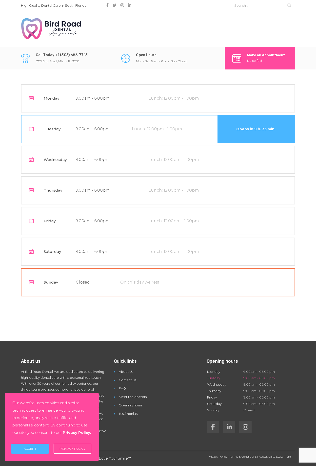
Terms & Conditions (243, 456)
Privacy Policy (217, 456)
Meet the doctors (133, 397)
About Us (126, 372)
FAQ (122, 388)
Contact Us (127, 380)
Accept (30, 448)
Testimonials (128, 414)
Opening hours (130, 405)
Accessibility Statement (275, 456)
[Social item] (213, 427)
